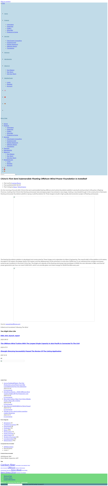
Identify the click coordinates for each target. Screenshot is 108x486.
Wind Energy (22, 187)
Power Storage (8, 433)
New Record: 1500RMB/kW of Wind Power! (17, 406)
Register (9, 163)
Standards (18, 472)
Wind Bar (10, 133)
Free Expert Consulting (14, 139)
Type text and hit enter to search (33, 484)
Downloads (7, 426)
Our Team (10, 156)
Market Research (12, 142)
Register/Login (8, 160)
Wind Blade (23, 472)
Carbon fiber (8, 464)
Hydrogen (7, 428)
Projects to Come (12, 135)
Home (6, 124)
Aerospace (7, 423)
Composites (18, 465)
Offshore (11, 468)
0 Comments (8, 390)
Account (9, 165)
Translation (10, 146)
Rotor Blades (24, 470)
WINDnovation (8, 447)
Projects (6, 125)
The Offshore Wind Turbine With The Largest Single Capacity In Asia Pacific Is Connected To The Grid (40, 343)
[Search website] (4, 110)
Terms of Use (8, 476)
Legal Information (9, 479)
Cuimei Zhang (16, 183)
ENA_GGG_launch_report (10, 336)
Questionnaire (11, 141)
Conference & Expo (10, 424)
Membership (8, 150)
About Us (7, 152)
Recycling (9, 470)
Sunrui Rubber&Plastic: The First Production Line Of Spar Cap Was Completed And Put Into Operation (15, 384)
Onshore (17, 467)
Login (9, 161)
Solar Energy (8, 435)
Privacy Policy (8, 478)
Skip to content (6, 1)
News (15, 187)
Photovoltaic (8, 431)
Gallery (9, 131)
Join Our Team (11, 158)
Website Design (12, 144)
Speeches (10, 129)
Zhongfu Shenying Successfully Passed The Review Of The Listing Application (31, 351)
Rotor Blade (16, 470)
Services (6, 137)
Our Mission (10, 154)
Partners (6, 148)
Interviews (10, 127)
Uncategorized (8, 439)
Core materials (24, 465)
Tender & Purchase (10, 437)
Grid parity (5, 467)
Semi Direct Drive (8, 472)
